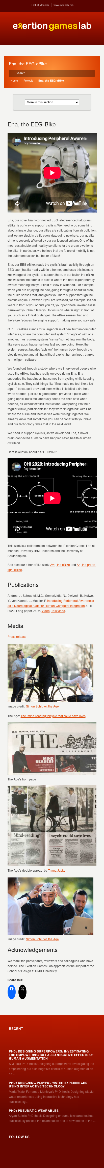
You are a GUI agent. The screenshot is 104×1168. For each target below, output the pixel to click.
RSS (13, 1151)
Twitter (24, 1151)
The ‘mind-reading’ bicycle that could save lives (53, 716)
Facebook (35, 1151)
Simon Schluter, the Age (42, 706)
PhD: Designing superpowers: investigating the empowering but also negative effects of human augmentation (51, 1054)
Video (46, 610)
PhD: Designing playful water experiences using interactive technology (48, 1084)
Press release (17, 636)
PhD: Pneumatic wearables (34, 1110)
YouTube (46, 1151)
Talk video (58, 610)
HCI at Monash (40, 5)
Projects (28, 80)
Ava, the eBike (60, 564)
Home (14, 80)
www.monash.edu (64, 5)
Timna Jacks (56, 870)
